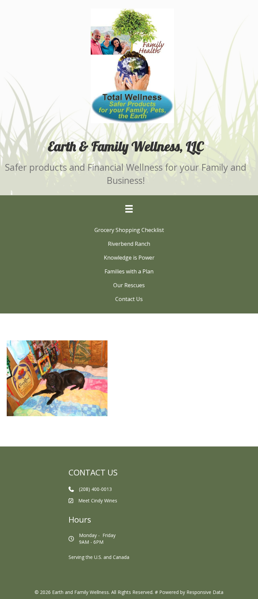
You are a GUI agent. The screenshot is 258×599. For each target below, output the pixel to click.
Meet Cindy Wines (97, 500)
